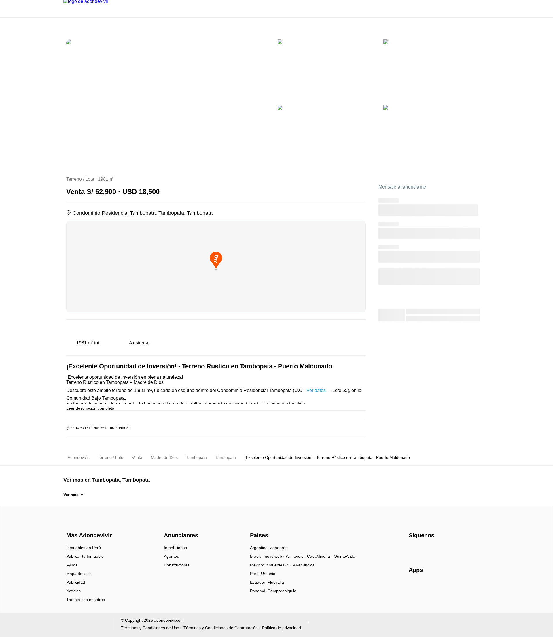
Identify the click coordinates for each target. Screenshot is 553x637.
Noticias (73, 591)
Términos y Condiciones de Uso (150, 627)
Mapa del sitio (79, 573)
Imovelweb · (274, 556)
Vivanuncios (304, 565)
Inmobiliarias (175, 547)
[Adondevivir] (87, 525)
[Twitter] (442, 549)
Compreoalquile (282, 591)
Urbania (268, 573)
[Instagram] (423, 549)
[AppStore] (427, 586)
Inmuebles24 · (279, 565)
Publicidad (75, 582)
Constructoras (177, 565)
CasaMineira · (320, 556)
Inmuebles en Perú (83, 547)
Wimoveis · (296, 556)
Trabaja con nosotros (85, 599)
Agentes (171, 556)
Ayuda (72, 565)
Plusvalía (276, 582)
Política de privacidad (281, 627)
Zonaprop (279, 547)
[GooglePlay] (466, 586)
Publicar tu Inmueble (85, 556)
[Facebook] (413, 549)
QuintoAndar (345, 556)
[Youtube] (432, 549)
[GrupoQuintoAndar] (85, 625)
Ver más (71, 494)
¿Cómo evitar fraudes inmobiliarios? (98, 427)
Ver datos (316, 390)
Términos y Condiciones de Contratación (220, 627)
